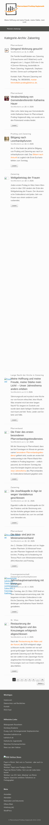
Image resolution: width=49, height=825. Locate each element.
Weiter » (40, 683)
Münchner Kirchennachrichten (14, 744)
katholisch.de (8, 738)
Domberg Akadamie (11, 728)
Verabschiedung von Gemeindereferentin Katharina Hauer (27, 100)
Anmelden (7, 794)
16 (42, 679)
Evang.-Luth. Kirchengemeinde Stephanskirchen (21, 731)
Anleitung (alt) (9, 807)
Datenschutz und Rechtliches (14, 703)
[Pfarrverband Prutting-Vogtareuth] (24, 9)
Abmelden (7, 798)
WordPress (8, 811)
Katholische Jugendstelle (13, 741)
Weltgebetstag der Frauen (25, 177)
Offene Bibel (8, 804)
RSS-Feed (7, 710)
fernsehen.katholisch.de (12, 734)
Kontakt (6, 706)
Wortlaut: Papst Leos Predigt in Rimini (18, 767)
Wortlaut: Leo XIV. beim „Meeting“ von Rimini (20, 775)
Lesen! (14, 125)
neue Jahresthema (18, 471)
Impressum (8, 700)
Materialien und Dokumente (14, 801)
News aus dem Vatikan (12, 747)
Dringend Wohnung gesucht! (26, 48)
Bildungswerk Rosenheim (13, 725)
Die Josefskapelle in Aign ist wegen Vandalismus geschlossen (26, 494)
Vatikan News (15, 757)
